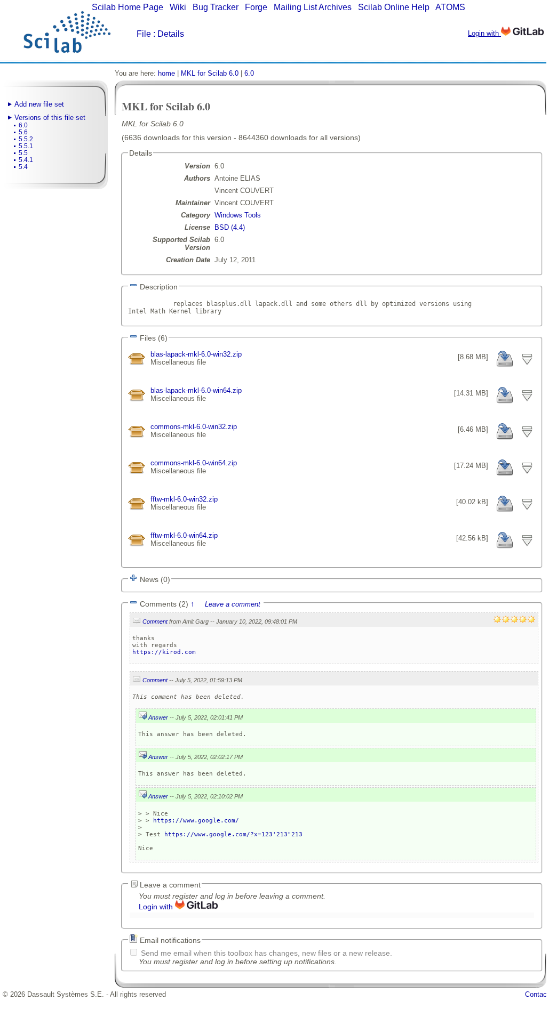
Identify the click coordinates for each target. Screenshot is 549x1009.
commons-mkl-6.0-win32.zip (193, 427)
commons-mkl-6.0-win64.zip (193, 463)
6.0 (23, 125)
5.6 (23, 132)
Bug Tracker (215, 7)
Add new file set (39, 104)
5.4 (23, 167)
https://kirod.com (164, 652)
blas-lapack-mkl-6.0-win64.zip (196, 390)
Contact (537, 994)
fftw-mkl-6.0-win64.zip (184, 535)
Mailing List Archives (313, 7)
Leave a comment (232, 604)
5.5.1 (26, 146)
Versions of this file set (49, 118)
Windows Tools (237, 215)
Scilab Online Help (393, 7)
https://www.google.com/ (196, 820)
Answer (158, 717)
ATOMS (450, 7)
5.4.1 (26, 160)
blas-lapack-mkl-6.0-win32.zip (196, 354)
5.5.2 (26, 139)
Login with (484, 33)
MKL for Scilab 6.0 (209, 73)
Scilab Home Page (127, 7)
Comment (155, 621)
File (144, 33)
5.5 (23, 153)
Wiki (178, 7)
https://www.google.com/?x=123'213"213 (233, 834)
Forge (256, 7)
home (166, 73)
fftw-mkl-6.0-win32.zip (184, 499)
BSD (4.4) (229, 227)
